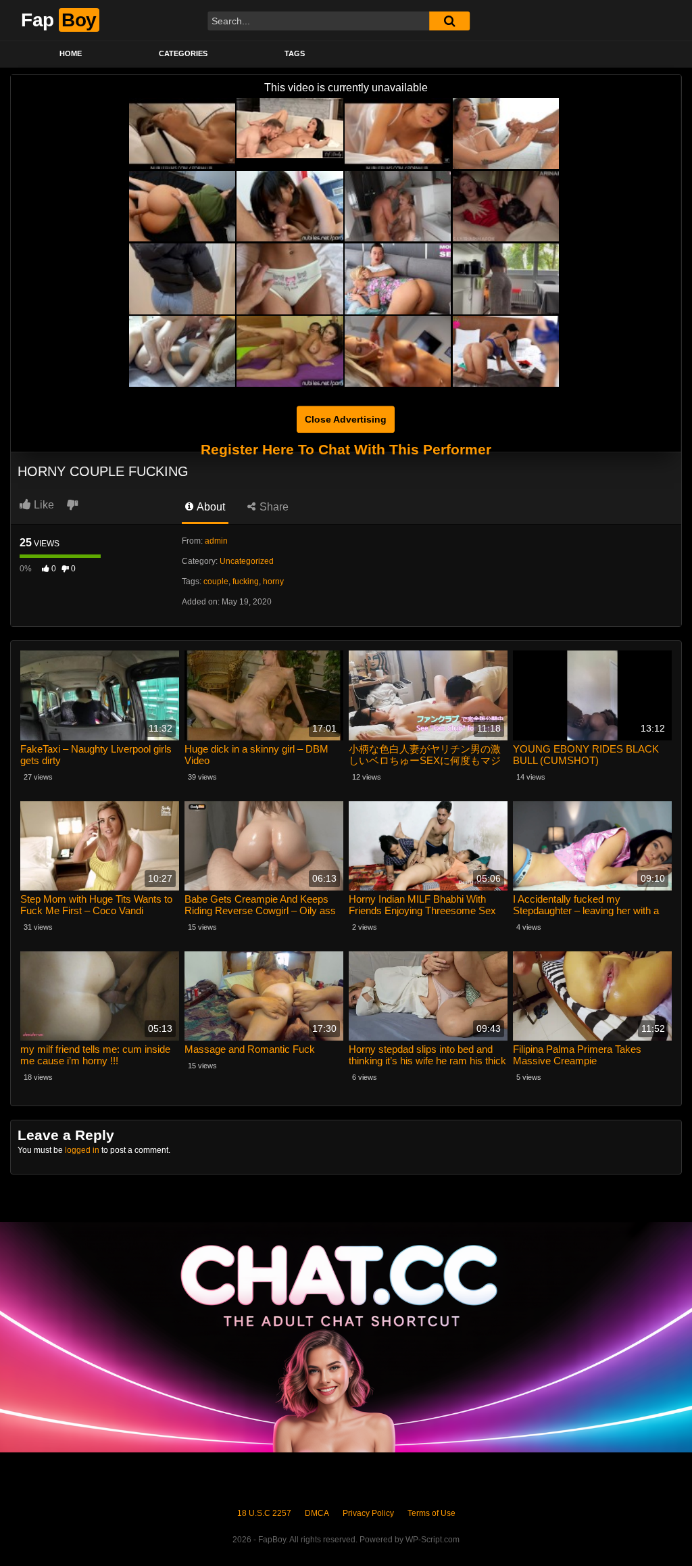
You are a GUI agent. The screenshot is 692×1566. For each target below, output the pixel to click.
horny (273, 581)
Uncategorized (247, 561)
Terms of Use (431, 1513)
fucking (245, 581)
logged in (82, 1150)
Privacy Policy (368, 1513)
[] (449, 20)
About (210, 507)
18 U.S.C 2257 (264, 1513)
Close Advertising (346, 419)
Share (273, 507)
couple (215, 581)
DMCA (317, 1513)
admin (216, 541)
